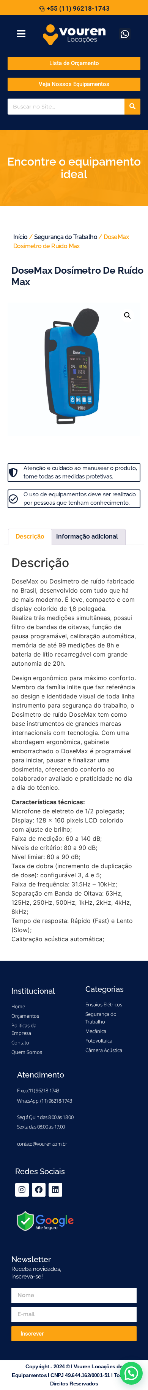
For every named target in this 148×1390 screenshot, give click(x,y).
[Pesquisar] (132, 107)
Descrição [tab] (30, 536)
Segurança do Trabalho (65, 237)
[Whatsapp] (125, 34)
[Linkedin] (55, 1190)
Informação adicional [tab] (87, 536)
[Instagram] (22, 1190)
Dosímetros (51, 520)
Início (20, 237)
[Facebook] (39, 1190)
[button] (127, 315)
